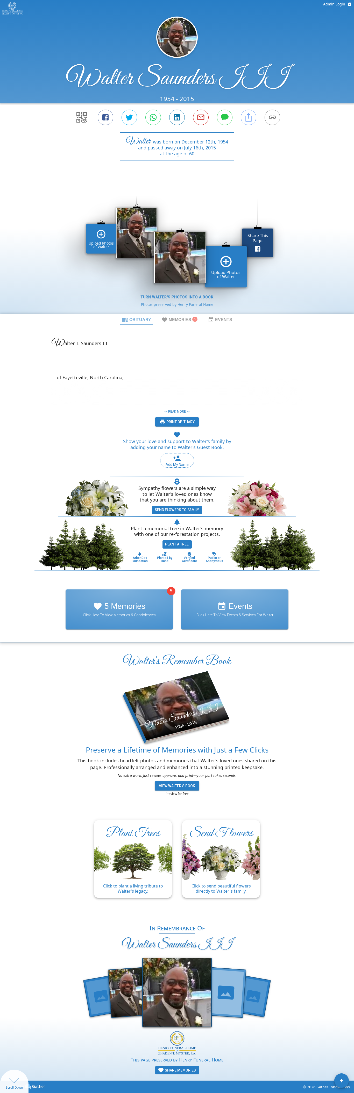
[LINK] (272, 117)
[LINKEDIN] (177, 117)
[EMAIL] (201, 117)
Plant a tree (177, 544)
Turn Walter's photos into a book (177, 297)
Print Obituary (180, 422)
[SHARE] (248, 117)
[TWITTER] (129, 117)
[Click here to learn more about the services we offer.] (177, 1043)
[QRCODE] (81, 117)
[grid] (177, 246)
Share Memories (180, 1070)
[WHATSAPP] (153, 117)
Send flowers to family (177, 510)
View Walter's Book (177, 786)
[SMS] (224, 117)
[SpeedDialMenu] (341, 1080)
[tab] (136, 319)
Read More (177, 411)
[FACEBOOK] (105, 117)
